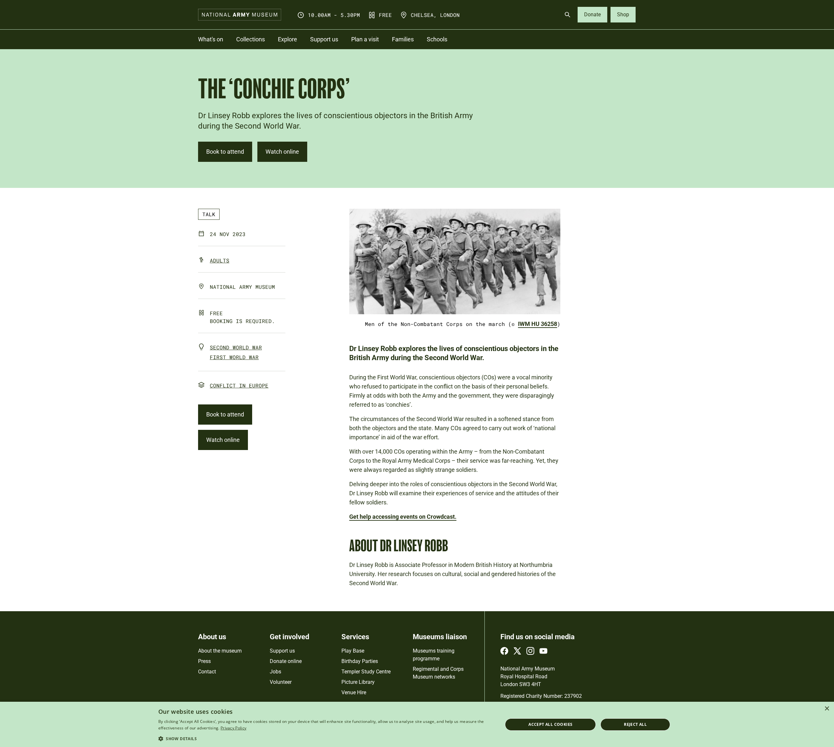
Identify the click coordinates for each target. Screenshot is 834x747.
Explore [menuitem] (287, 39)
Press (204, 661)
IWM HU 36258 (537, 323)
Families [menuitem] (403, 39)
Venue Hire (353, 692)
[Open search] (567, 14)
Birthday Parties (359, 661)
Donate (592, 14)
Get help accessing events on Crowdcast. (402, 516)
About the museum (220, 651)
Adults (219, 260)
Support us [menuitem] (324, 39)
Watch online (282, 151)
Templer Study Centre (366, 672)
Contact (207, 672)
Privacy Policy (233, 728)
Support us (282, 651)
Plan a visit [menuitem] (365, 39)
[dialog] (417, 724)
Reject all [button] (635, 724)
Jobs (275, 672)
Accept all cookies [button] (550, 724)
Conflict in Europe (239, 385)
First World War (234, 357)
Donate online (286, 661)
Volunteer (281, 682)
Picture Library (358, 682)
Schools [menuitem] (437, 39)
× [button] (826, 708)
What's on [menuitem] (210, 39)
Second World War (236, 347)
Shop (623, 14)
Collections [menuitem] (250, 39)
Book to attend (225, 151)
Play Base (352, 651)
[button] (325, 738)
